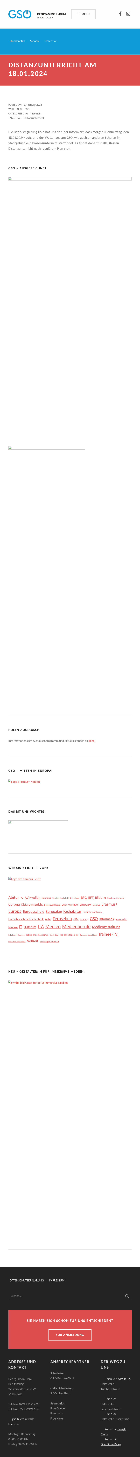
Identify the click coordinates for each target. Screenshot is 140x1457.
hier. (92, 741)
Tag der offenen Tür (69, 935)
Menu (86, 14)
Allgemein (35, 113)
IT (20, 927)
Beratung (46, 898)
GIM (76, 919)
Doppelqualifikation (52, 905)
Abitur (13, 897)
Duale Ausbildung (70, 905)
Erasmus (96, 905)
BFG (84, 898)
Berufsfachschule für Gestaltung (65, 898)
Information (121, 919)
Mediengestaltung (106, 927)
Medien (53, 926)
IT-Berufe (30, 927)
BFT (91, 898)
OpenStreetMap (111, 1444)
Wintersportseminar (49, 942)
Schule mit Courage (16, 935)
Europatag (54, 912)
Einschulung (85, 905)
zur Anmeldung (70, 1335)
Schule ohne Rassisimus (37, 935)
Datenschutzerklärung (27, 1280)
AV (22, 898)
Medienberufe (76, 926)
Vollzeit (32, 941)
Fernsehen (62, 919)
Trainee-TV (108, 934)
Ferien (48, 919)
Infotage (13, 927)
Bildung (100, 898)
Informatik (106, 919)
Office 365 (51, 41)
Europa (15, 911)
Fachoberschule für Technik (26, 919)
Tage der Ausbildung (88, 935)
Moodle (35, 41)
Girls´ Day (84, 920)
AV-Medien (32, 898)
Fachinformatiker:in (92, 912)
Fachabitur (72, 912)
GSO (27, 109)
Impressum (57, 1280)
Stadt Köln (54, 935)
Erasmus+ (109, 904)
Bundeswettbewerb (115, 898)
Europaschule (33, 912)
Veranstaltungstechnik (16, 942)
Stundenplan (17, 41)
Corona (14, 905)
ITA (41, 927)
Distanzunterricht (34, 118)
